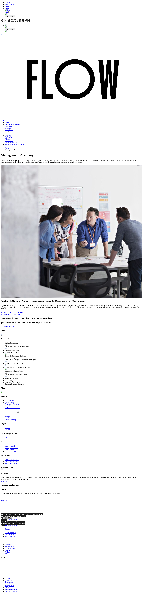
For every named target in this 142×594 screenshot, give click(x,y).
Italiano (7, 430)
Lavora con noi (10, 535)
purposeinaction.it (11, 591)
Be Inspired (9, 552)
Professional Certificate (12, 408)
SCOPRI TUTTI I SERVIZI (10, 314)
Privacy (7, 578)
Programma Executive (12, 404)
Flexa (7, 8)
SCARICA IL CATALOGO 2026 (12, 312)
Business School (10, 533)
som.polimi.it (9, 586)
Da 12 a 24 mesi (10, 451)
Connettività (9, 584)
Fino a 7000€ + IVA (11, 463)
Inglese (7, 428)
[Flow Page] (73, 79)
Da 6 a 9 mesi (9, 450)
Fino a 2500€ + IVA (11, 461)
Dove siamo (9, 531)
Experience (8, 550)
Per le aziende (9, 546)
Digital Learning (10, 420)
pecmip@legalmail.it (11, 525)
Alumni (7, 554)
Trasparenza (9, 582)
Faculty (7, 6)
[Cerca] (7, 10)
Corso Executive (10, 406)
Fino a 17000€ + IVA (12, 460)
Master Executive (10, 402)
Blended (7, 416)
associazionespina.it (11, 589)
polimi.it (7, 588)
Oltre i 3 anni (9, 438)
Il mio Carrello (10, 16)
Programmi (8, 544)
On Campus (9, 418)
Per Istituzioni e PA (11, 548)
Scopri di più (5, 481)
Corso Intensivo (10, 400)
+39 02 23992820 (13, 520)
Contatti (7, 2)
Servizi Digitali (10, 4)
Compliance (9, 580)
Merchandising (10, 536)
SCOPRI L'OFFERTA (8, 327)
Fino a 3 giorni (10, 446)
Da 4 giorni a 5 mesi (11, 448)
